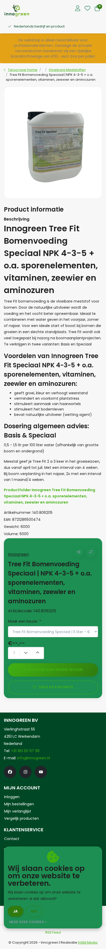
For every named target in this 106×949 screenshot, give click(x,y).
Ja (15, 911)
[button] (78, 552)
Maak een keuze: (24, 621)
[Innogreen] (17, 10)
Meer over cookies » (28, 922)
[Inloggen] (78, 8)
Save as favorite (56, 687)
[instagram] (25, 772)
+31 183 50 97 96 (25, 750)
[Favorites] (87, 8)
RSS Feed (53, 932)
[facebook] (10, 772)
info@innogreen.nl (33, 758)
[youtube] (41, 772)
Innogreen (18, 554)
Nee (34, 911)
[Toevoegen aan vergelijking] (90, 552)
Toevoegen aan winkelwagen (53, 669)
